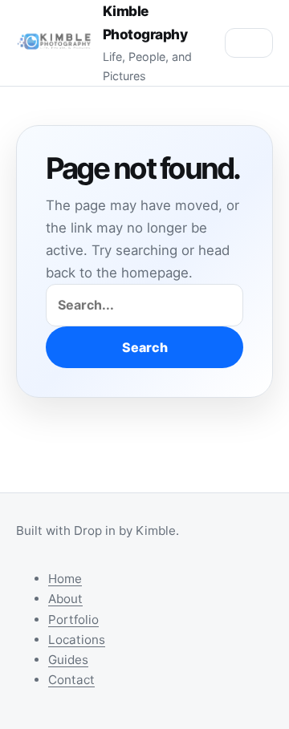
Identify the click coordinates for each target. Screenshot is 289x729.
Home (65, 578)
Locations (76, 639)
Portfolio (73, 619)
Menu (249, 43)
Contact (71, 679)
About (65, 598)
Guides (68, 659)
